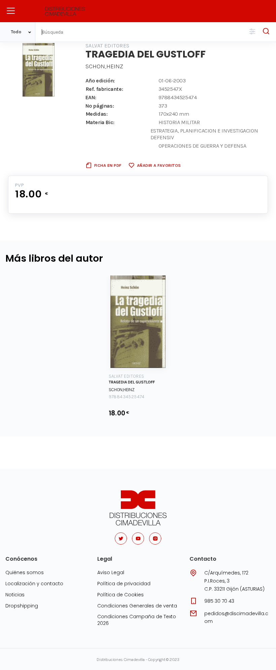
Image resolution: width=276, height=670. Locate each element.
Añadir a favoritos (159, 165)
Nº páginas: (99, 106)
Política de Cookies (120, 594)
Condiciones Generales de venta (137, 605)
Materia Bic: (99, 122)
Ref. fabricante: (104, 89)
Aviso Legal (110, 572)
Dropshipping (21, 605)
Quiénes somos (24, 572)
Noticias (15, 594)
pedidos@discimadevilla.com (236, 617)
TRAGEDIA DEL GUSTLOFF (132, 382)
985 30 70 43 (219, 601)
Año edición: (100, 80)
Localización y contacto (34, 583)
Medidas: (96, 114)
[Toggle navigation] (10, 10)
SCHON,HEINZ (104, 66)
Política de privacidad (123, 583)
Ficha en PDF (108, 165)
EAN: (90, 97)
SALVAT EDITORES (107, 45)
